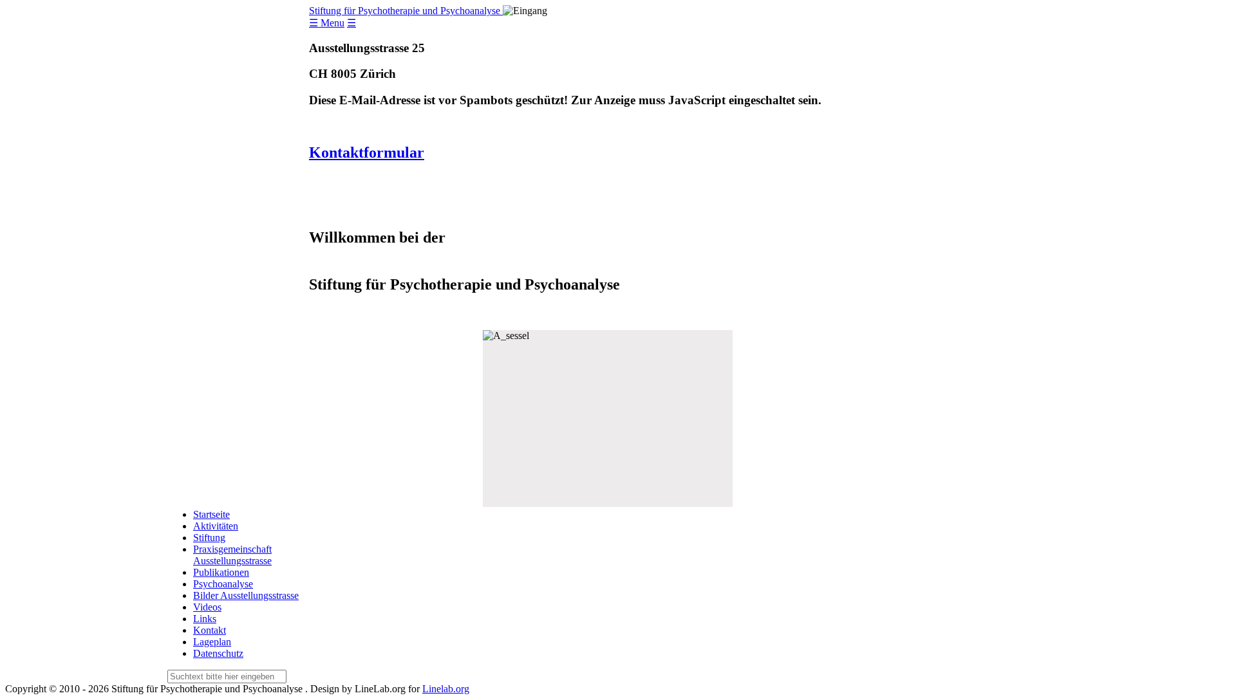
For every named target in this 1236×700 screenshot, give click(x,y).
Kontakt (209, 630)
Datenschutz (218, 653)
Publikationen (221, 572)
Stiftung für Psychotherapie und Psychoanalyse (406, 10)
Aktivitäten (215, 525)
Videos (207, 607)
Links (204, 618)
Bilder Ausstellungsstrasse (246, 595)
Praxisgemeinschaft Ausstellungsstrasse (232, 555)
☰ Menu (326, 22)
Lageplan (212, 641)
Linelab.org (445, 688)
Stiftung (209, 537)
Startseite (211, 514)
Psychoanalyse (223, 583)
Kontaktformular (366, 152)
